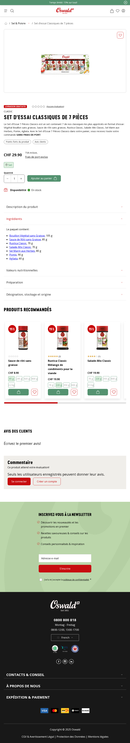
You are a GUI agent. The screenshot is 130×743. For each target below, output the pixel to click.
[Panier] (112, 11)
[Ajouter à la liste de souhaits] (120, 35)
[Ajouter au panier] (18, 392)
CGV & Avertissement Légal (38, 736)
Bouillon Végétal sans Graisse (27, 235)
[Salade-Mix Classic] (102, 336)
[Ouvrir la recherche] (12, 11)
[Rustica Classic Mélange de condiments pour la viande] (63, 336)
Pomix (13, 254)
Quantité (8, 173)
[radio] (11, 378)
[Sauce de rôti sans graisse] (23, 336)
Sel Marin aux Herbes (22, 251)
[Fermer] (125, 2)
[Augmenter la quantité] (21, 179)
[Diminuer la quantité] (7, 179)
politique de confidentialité (76, 579)
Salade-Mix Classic (20, 247)
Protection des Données (71, 736)
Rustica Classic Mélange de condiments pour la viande (60, 367)
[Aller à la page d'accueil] (65, 11)
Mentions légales (98, 736)
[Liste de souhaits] (117, 11)
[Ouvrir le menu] (6, 11)
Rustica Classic (17, 243)
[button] (123, 11)
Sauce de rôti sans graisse (19, 363)
